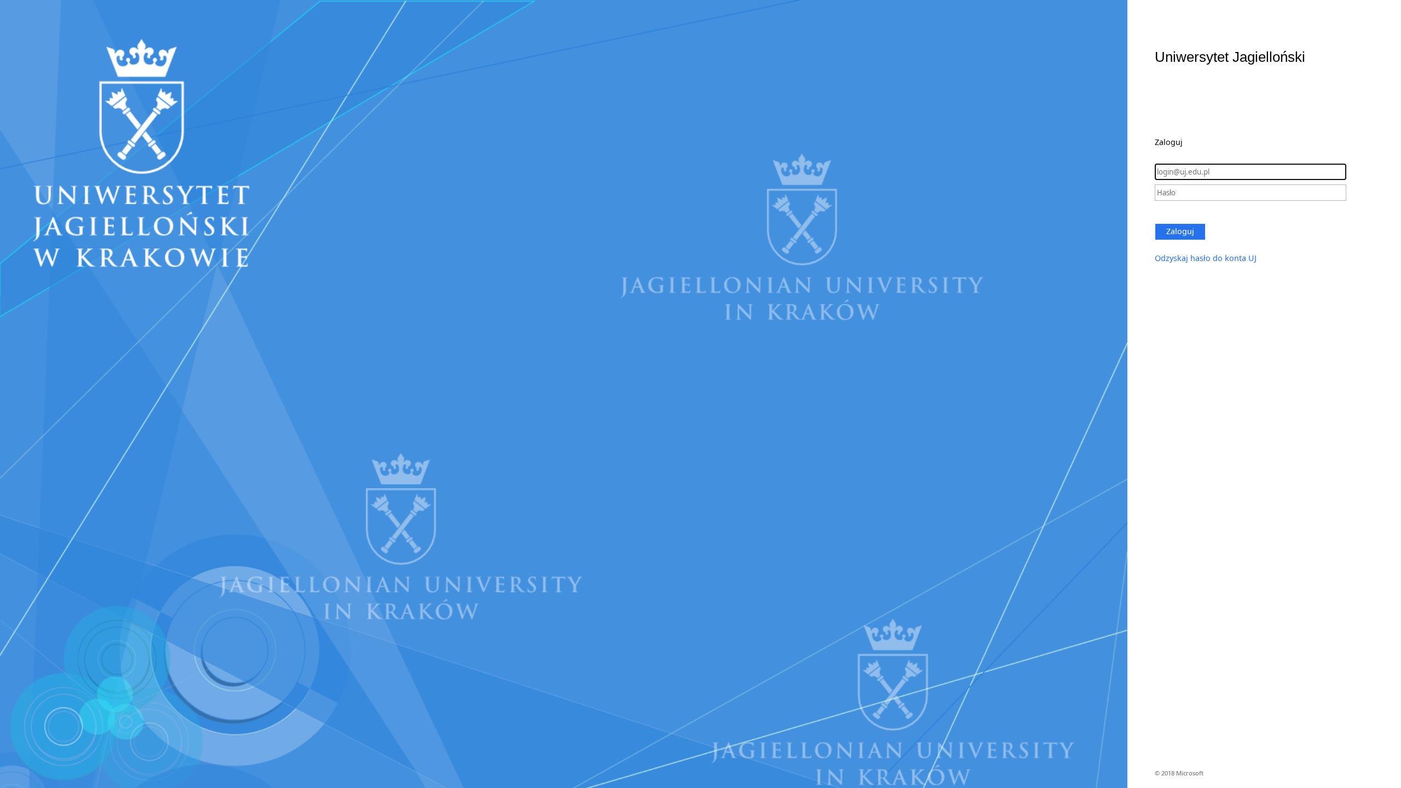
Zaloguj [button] (1180, 231)
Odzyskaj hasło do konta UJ (1206, 258)
